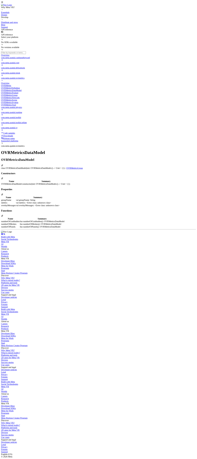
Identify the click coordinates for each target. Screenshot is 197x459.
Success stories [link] (7, 290)
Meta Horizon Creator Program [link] (14, 273)
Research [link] (5, 254)
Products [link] (4, 256)
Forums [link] (4, 304)
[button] (98, 2)
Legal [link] (3, 299)
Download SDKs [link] (8, 263)
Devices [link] (4, 287)
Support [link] (4, 307)
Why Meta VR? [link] (8, 278)
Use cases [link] (5, 292)
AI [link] (2, 244)
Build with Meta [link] (8, 237)
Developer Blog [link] (8, 261)
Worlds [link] (4, 246)
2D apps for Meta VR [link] (10, 285)
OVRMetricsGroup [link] (74, 168)
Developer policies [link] (9, 297)
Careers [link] (4, 251)
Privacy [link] (4, 302)
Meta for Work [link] (7, 266)
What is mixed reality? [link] (10, 280)
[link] (6, 5)
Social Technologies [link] (9, 239)
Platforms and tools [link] (9, 283)
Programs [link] (5, 268)
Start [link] (3, 270)
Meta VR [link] (5, 242)
